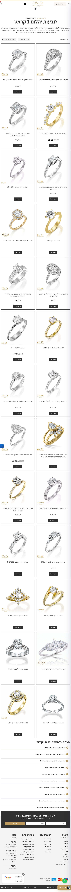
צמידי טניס (48, 847)
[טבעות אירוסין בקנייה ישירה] (18, 167)
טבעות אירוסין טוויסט (28, 847)
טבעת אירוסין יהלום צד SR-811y (18, 722)
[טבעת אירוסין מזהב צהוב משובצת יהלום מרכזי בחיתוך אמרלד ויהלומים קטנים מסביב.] (18, 596)
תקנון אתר (65, 857)
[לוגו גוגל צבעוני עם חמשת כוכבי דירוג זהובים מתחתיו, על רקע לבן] (7, 877)
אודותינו (66, 844)
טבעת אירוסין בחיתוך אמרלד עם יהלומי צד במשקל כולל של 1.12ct (18, 295)
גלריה (66, 846)
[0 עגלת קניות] (1, 3)
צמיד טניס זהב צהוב (28, 860)
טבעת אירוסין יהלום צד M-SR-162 (17, 562)
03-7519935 (13, 838)
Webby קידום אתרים (6, 887)
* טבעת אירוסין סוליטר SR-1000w (17, 187)
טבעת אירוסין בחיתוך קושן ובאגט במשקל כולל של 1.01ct (53, 188)
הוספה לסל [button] (18, 92)
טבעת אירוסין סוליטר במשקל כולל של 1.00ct (53, 401)
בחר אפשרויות (53, 520)
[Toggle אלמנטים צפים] (64, 881)
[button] (25, 4)
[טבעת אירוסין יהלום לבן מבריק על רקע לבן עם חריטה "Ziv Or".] (18, 649)
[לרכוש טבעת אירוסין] (53, 382)
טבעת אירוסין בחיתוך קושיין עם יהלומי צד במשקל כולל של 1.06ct (17, 134)
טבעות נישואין (47, 844)
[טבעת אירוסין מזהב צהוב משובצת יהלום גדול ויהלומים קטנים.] (53, 328)
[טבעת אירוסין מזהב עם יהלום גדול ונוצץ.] (53, 221)
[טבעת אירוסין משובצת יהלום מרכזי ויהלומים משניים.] (53, 60)
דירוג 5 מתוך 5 (19, 878)
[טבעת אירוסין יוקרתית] (18, 542)
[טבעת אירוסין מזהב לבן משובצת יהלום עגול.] (18, 328)
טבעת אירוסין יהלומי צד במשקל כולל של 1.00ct (53, 80)
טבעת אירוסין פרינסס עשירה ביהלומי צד (53, 669)
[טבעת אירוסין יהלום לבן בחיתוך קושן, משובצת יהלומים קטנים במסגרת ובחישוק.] (18, 114)
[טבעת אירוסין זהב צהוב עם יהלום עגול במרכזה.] (53, 596)
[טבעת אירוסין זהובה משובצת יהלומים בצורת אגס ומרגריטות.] (53, 435)
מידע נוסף (53, 92)
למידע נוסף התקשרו (35, 815)
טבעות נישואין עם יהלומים (27, 854)
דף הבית (44, 18)
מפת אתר (65, 854)
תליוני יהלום (48, 852)
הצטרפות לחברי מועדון (62, 864)
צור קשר (66, 859)
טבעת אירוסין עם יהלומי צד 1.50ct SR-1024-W (53, 508)
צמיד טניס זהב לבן (29, 857)
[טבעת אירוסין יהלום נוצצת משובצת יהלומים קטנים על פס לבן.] (53, 703)
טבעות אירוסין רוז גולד (28, 839)
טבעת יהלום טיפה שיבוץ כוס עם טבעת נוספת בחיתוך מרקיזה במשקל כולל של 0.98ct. (53, 456)
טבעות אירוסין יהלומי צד (27, 852)
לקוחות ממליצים (64, 849)
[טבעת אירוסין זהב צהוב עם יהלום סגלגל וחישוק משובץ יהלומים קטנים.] (18, 489)
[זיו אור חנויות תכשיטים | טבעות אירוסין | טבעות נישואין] (38, 3)
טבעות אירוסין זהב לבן (28, 844)
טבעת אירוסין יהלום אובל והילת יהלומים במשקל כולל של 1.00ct (53, 295)
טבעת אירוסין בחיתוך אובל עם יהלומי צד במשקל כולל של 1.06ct (18, 509)
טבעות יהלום (38, 18)
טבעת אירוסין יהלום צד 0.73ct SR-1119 (53, 562)
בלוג (67, 851)
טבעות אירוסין (47, 839)
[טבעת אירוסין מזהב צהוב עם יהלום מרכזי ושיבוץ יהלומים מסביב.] (18, 703)
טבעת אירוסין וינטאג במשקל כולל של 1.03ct (53, 133)
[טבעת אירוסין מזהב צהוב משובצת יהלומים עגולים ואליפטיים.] (53, 114)
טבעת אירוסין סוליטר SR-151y (53, 615)
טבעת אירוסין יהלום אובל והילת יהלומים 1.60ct (17, 240)
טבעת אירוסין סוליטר (53, 240)
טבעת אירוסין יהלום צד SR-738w (53, 722)
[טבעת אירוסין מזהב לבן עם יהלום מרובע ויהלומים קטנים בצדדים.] (53, 167)
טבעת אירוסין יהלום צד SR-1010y (53, 348)
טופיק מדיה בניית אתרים (29, 887)
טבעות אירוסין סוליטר (28, 849)
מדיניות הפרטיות (63, 862)
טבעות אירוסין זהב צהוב (27, 841)
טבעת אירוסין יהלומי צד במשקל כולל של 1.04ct (17, 80)
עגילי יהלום (48, 849)
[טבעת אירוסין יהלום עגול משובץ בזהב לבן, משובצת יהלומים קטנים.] (53, 489)
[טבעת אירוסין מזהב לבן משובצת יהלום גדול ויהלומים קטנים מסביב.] (53, 542)
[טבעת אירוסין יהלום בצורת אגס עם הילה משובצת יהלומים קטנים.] (18, 435)
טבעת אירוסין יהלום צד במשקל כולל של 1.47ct (17, 401)
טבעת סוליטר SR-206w (17, 348)
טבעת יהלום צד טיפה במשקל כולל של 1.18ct (18, 455)
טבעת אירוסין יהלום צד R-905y (17, 615)
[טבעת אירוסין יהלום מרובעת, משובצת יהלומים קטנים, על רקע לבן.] (18, 60)
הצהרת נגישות (12, 869)
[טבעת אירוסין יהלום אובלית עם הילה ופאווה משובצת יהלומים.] (53, 274)
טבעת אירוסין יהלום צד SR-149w (18, 669)
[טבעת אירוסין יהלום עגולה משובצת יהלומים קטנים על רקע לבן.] (18, 382)
